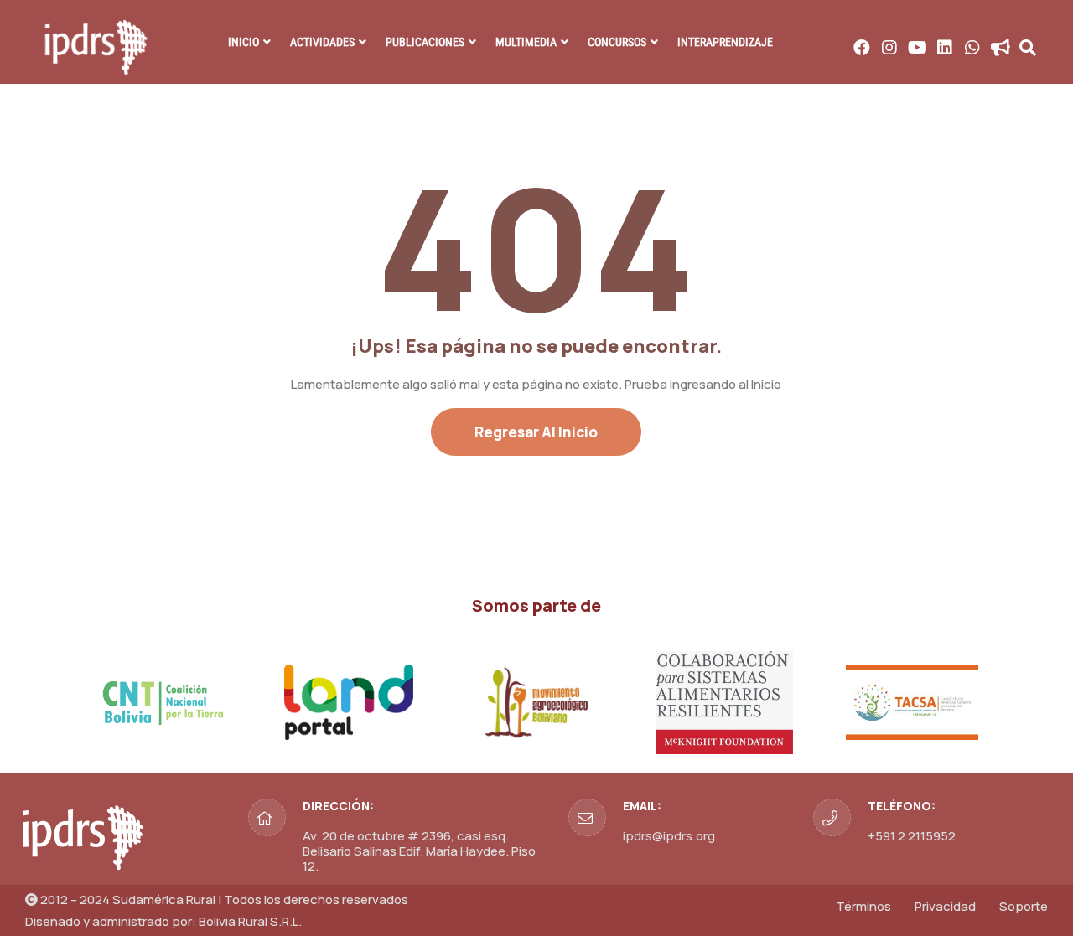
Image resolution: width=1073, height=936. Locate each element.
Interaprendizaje (725, 42)
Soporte (1023, 906)
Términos (863, 906)
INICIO (243, 42)
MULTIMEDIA (526, 42)
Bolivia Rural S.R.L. (250, 921)
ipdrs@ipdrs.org (669, 836)
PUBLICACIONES (425, 42)
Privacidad (945, 906)
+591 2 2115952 (912, 836)
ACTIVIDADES (322, 42)
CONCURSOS (617, 42)
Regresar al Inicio (536, 432)
